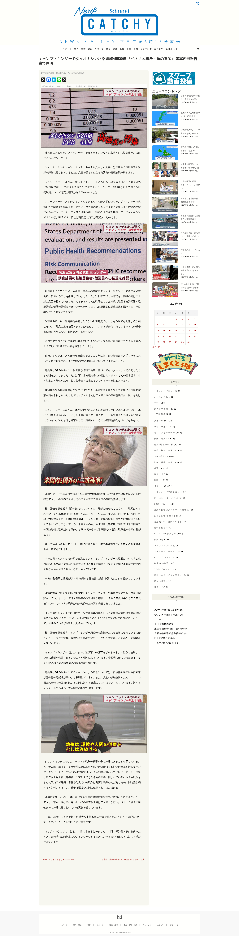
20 (164, 336)
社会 (156, 587)
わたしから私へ (162, 397)
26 (158, 342)
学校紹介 (161, 414)
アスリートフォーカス (165, 551)
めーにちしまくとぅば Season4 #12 (57, 859)
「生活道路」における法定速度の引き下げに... (190, 270)
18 (195, 330)
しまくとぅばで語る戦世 (167, 492)
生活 (156, 403)
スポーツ (99, 49)
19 (158, 336)
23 (182, 336)
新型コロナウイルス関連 (167, 575)
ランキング (146, 49)
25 (195, 336)
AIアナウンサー (162, 557)
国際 (156, 480)
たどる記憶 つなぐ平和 (166, 516)
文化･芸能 (159, 456)
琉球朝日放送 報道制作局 (54, 73)
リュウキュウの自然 (164, 545)
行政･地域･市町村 (163, 444)
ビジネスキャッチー (164, 432)
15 (176, 330)
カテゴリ (158, 49)
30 (182, 342)
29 (176, 342)
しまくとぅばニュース (165, 391)
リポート (67, 49)
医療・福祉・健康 (163, 450)
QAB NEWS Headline (53, 47)
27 (164, 342)
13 (164, 330)
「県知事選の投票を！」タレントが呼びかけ (190, 184)
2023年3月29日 (77, 73)
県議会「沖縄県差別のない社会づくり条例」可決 (124, 859)
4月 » (160, 347)
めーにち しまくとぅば (166, 498)
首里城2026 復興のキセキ (168, 521)
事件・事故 (80, 49)
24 (189, 336)
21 (170, 336)
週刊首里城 (160, 527)
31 (189, 342)
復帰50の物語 (161, 563)
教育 (156, 468)
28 (170, 342)
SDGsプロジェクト (164, 569)
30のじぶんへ (161, 504)
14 (170, 330)
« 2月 (154, 347)
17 (189, 330)
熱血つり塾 (160, 581)
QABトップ (171, 49)
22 (176, 336)
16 (182, 330)
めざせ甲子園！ (162, 409)
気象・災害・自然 (129, 49)
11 (195, 324)
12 (158, 330)
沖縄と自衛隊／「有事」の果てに (171, 510)
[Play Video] (93, 118)
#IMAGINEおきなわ (165, 533)
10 (189, 324)
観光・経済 (112, 49)
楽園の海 (158, 539)
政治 (90, 49)
